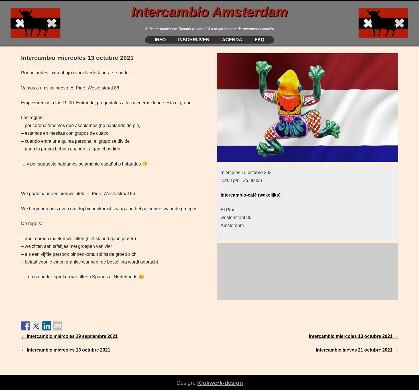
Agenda (232, 40)
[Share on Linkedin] (46, 325)
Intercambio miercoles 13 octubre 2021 (353, 336)
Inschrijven (194, 40)
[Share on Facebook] (25, 325)
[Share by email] (57, 325)
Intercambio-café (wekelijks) (250, 195)
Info (160, 40)
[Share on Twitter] (36, 325)
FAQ (259, 40)
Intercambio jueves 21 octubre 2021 (357, 350)
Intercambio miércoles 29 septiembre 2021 (69, 336)
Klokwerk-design (220, 383)
